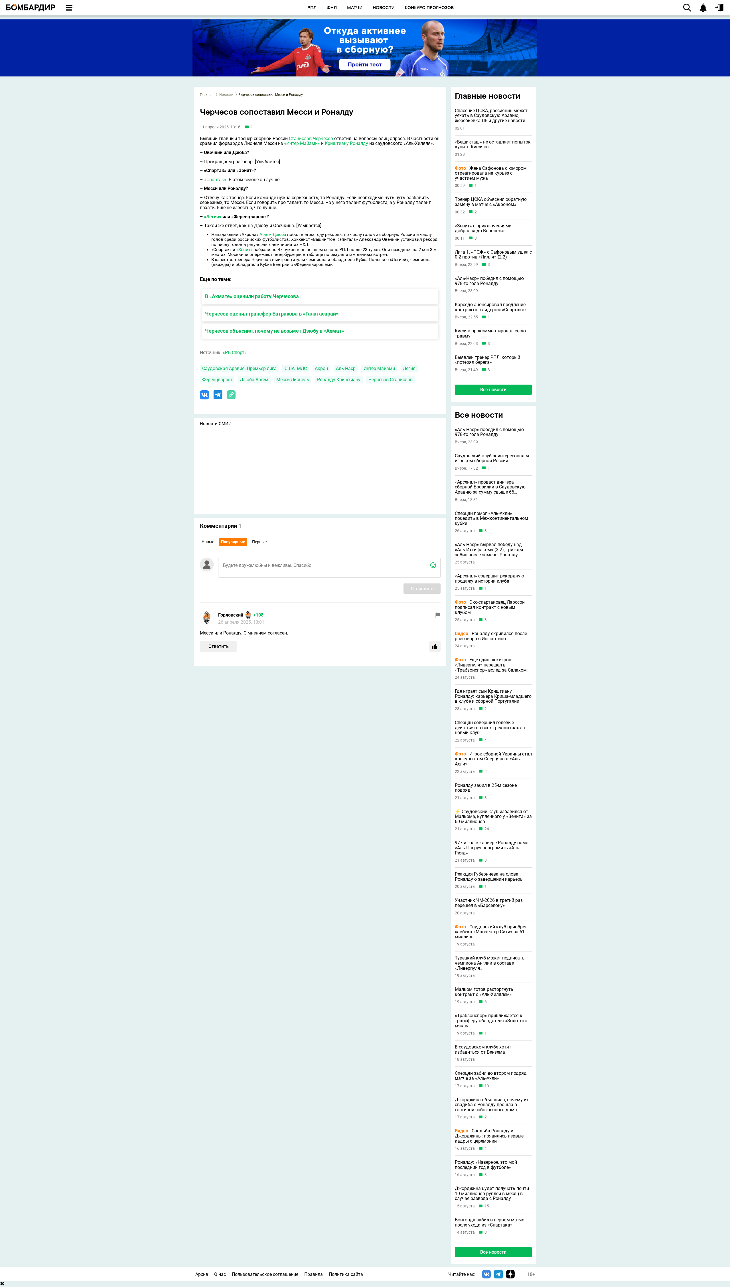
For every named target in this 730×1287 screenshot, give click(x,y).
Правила (313, 1274)
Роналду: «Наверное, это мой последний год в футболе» (486, 1165)
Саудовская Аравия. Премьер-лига (239, 368)
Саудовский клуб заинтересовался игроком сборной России (492, 458)
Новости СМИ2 (215, 423)
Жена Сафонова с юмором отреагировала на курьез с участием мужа (491, 173)
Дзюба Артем (254, 379)
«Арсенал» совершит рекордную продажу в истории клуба (489, 578)
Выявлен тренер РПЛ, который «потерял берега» (487, 360)
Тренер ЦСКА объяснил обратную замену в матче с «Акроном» (491, 202)
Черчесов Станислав (390, 379)
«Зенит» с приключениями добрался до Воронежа (483, 228)
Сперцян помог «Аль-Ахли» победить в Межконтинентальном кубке (491, 518)
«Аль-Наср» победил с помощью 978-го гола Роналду (489, 281)
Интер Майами (379, 368)
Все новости (493, 389)
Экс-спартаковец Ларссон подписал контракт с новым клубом (490, 607)
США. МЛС (296, 368)
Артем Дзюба (272, 234)
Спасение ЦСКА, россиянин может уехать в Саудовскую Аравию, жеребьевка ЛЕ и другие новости (491, 115)
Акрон (321, 368)
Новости (226, 95)
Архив (201, 1274)
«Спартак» (215, 179)
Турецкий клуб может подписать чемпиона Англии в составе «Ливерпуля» (490, 963)
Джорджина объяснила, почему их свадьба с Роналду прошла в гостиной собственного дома (492, 1104)
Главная (207, 95)
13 (486, 1086)
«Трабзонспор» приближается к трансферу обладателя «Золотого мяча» (491, 1020)
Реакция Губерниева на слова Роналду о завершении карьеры (489, 877)
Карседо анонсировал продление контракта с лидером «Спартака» (491, 307)
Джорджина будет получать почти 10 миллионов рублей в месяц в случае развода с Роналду (492, 1193)
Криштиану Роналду (346, 143)
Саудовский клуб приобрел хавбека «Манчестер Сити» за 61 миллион (491, 932)
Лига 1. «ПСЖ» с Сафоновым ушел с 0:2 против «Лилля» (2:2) (493, 255)
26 (486, 829)
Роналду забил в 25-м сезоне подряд (486, 788)
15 (486, 1206)
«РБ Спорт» (235, 352)
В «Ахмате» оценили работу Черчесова (252, 296)
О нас (220, 1274)
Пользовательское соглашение (265, 1274)
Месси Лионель (292, 379)
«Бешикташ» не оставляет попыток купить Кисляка (493, 144)
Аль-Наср (346, 368)
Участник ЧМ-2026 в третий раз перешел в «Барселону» (489, 903)
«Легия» (212, 216)
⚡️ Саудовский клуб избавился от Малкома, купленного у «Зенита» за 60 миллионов (493, 816)
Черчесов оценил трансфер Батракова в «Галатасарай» (271, 314)
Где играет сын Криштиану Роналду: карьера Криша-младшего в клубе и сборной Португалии (493, 696)
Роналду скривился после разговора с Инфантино (491, 636)
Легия (409, 368)
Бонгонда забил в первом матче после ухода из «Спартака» (489, 1222)
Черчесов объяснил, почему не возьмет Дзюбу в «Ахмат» (274, 331)
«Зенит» (244, 249)
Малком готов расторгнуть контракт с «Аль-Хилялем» (484, 992)
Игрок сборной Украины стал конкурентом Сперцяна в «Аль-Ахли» (493, 759)
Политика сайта (346, 1274)
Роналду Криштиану (338, 379)
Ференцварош (217, 379)
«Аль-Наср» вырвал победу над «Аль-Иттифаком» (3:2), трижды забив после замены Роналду (489, 549)
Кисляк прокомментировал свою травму (490, 333)
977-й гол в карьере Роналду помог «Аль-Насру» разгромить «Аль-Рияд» (492, 847)
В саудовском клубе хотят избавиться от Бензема (483, 1049)
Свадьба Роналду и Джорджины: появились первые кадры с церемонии (489, 1135)
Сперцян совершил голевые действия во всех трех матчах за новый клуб (490, 727)
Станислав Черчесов (311, 138)
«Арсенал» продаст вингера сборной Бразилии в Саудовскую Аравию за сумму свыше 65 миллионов (490, 487)
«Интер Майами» (302, 143)
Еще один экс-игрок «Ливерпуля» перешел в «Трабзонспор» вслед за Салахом (491, 664)
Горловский (230, 615)
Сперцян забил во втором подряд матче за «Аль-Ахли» (491, 1076)
